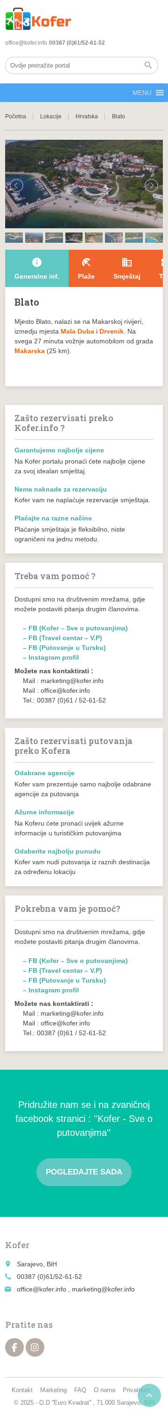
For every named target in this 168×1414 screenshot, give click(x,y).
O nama (104, 1390)
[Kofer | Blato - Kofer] (38, 18)
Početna (15, 116)
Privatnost (136, 1390)
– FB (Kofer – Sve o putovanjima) (75, 628)
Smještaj (126, 268)
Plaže (86, 268)
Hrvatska (87, 116)
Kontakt (22, 1390)
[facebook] (14, 1347)
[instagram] (35, 1347)
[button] (142, 92)
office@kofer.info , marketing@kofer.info (76, 1289)
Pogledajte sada (84, 1172)
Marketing (53, 1390)
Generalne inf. (36, 268)
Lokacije (51, 116)
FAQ (80, 1390)
